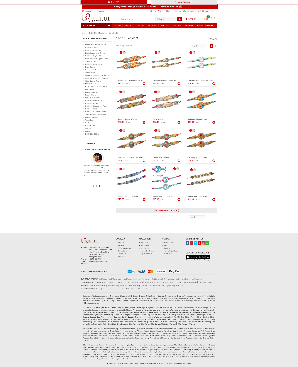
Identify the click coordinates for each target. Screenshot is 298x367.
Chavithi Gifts (101, 286)
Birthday (118, 25)
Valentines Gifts (137, 282)
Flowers (105, 289)
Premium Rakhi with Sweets (95, 45)
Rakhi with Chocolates (93, 64)
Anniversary (139, 25)
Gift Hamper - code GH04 (197, 158)
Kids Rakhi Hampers (92, 98)
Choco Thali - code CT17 (162, 158)
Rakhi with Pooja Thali (93, 100)
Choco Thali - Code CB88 (128, 196)
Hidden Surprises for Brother (95, 112)
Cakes (98, 289)
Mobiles (88, 131)
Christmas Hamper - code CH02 (165, 80)
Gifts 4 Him (152, 25)
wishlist (213, 19)
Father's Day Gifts (190, 282)
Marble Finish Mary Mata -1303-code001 (133, 80)
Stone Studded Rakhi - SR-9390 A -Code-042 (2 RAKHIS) (140, 158)
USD (103, 11)
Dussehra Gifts (113, 286)
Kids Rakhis (89, 89)
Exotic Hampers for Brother (95, 53)
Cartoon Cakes (90, 126)
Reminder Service (147, 251)
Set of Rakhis (90, 73)
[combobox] (166, 18)
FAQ (166, 245)
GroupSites (89, 11)
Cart (206, 19)
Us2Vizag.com (197, 279)
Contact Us (122, 254)
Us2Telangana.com (115, 279)
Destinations (122, 251)
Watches (88, 128)
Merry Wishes (158, 119)
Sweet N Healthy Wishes (127, 119)
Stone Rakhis (113, 33)
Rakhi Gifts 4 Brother (97, 33)
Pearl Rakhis (90, 67)
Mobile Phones (131, 289)
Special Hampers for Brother (95, 114)
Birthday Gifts (100, 282)
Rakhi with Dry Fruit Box (94, 56)
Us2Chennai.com (144, 279)
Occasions (189, 25)
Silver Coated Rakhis (93, 81)
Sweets (112, 289)
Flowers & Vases (91, 117)
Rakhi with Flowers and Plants (96, 106)
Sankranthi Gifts (158, 286)
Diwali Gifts (123, 286)
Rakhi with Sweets (92, 47)
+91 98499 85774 (192, 11)
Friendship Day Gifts (205, 282)
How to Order (169, 242)
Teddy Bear (89, 120)
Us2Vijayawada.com (183, 279)
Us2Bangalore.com (130, 279)
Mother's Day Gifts (176, 282)
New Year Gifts (150, 282)
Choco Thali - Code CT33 (163, 196)
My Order (144, 242)
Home (83, 33)
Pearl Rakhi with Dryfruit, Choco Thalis (99, 59)
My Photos (145, 248)
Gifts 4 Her (165, 25)
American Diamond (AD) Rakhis (97, 75)
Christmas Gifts (146, 286)
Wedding (128, 25)
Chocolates (120, 289)
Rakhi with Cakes (91, 103)
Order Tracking (175, 11)
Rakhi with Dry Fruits (93, 50)
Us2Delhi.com (157, 279)
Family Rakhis (90, 95)
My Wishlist (145, 245)
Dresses (156, 289)
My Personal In (146, 254)
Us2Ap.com (103, 279)
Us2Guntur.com (169, 279)
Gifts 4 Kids (177, 25)
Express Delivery (203, 25)
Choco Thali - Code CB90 (198, 196)
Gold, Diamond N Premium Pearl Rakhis (100, 86)
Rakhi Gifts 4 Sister (92, 134)
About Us (121, 242)
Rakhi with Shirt (91, 109)
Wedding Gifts (111, 282)
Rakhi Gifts (179, 286)
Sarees (148, 289)
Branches (84, 264)
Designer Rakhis (91, 70)
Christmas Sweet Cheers (197, 119)
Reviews (121, 245)
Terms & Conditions (125, 248)
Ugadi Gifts (170, 286)
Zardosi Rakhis (90, 61)
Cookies (88, 123)
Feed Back (122, 256)
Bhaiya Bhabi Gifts (92, 92)
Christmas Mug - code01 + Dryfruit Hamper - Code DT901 (210, 80)
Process (167, 248)
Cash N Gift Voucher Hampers (96, 78)
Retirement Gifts (162, 282)
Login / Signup (158, 11)
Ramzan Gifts (134, 286)
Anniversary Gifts (124, 282)
